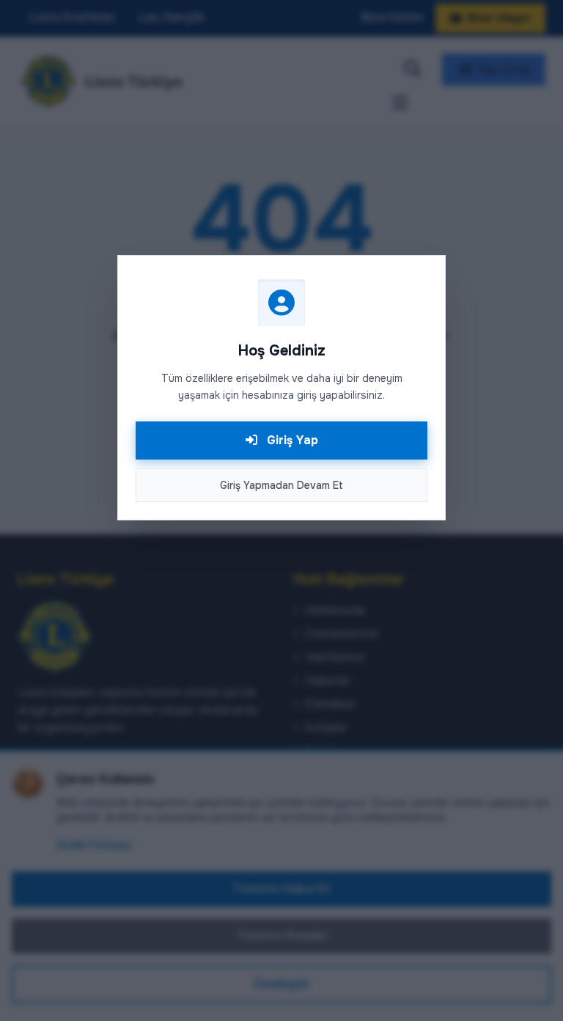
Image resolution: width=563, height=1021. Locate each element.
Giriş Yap (290, 440)
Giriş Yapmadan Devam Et (281, 485)
